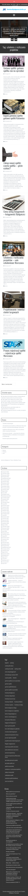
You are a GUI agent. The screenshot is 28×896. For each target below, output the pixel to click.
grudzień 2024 (6, 486)
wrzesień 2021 (6, 513)
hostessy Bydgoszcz (10, 692)
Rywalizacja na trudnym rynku (13, 865)
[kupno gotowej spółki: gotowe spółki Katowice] (13, 106)
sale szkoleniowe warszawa (11, 749)
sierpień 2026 (6, 471)
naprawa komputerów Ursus (11, 734)
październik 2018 (7, 547)
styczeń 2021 (6, 520)
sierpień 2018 (6, 550)
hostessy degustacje (10, 695)
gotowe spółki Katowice (10, 686)
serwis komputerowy (10, 752)
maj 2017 (5, 558)
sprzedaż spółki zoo (9, 763)
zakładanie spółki (9, 775)
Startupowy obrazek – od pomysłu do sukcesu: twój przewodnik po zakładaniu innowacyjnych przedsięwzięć (14, 435)
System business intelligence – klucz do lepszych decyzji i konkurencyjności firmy (14, 821)
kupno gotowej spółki (10, 725)
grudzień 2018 (6, 544)
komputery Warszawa (10, 719)
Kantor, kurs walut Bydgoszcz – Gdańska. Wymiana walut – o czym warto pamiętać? (13, 587)
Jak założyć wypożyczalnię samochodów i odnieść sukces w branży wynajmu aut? (13, 859)
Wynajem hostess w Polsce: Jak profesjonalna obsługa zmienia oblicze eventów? (13, 878)
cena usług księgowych (10, 671)
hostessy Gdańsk (9, 701)
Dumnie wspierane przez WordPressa (12, 891)
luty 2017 (5, 563)
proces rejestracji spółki (10, 737)
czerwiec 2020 (6, 526)
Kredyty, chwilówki (10, 851)
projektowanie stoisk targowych (12, 740)
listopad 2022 (6, 508)
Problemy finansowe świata (12, 811)
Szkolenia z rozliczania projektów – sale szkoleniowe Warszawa (13, 260)
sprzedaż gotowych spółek (11, 760)
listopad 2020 (6, 521)
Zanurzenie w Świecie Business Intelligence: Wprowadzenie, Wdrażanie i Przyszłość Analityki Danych (15, 627)
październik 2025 (7, 478)
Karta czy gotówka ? (11, 793)
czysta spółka (8, 677)
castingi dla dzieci (9, 665)
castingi (12, 662)
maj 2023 (5, 503)
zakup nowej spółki (9, 772)
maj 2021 (5, 515)
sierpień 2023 (6, 499)
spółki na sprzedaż (9, 766)
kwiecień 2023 (6, 505)
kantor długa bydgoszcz (10, 713)
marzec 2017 (6, 561)
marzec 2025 (6, 484)
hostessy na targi (19, 704)
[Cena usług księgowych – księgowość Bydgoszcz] (13, 202)
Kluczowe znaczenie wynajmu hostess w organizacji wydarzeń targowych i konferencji (14, 635)
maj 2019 (5, 536)
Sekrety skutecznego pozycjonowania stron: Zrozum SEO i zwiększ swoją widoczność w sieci (14, 800)
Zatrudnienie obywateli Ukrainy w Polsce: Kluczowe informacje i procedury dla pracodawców (14, 831)
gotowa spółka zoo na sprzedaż (12, 680)
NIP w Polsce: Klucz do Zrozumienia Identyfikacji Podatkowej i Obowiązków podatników (17, 595)
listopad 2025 (6, 476)
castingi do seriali (9, 668)
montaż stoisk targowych (11, 731)
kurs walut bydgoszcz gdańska (12, 728)
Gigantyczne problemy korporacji (15, 575)
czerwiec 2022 (6, 511)
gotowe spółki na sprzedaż (11, 689)
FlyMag (10, 892)
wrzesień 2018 (6, 548)
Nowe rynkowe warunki (11, 796)
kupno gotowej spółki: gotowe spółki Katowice (13, 117)
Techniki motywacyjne (8, 423)
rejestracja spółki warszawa (11, 746)
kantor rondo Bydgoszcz (11, 716)
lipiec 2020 (5, 524)
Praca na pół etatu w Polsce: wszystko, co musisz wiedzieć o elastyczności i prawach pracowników (14, 612)
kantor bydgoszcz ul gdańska (12, 710)
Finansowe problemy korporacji (13, 825)
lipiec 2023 (5, 500)
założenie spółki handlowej (11, 778)
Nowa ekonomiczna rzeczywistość (14, 867)
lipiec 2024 (5, 491)
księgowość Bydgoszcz (10, 722)
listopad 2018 (6, 545)
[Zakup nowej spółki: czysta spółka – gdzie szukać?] (13, 154)
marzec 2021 (6, 518)
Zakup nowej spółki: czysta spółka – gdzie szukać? (13, 165)
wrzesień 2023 (6, 497)
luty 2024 (5, 492)
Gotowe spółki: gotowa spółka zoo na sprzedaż (13, 69)
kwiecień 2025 (6, 483)
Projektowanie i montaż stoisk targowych (14, 311)
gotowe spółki (8, 683)
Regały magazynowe (10, 743)
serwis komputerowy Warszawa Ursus (12, 756)
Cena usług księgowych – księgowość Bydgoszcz (14, 213)
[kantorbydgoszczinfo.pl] (14, 9)
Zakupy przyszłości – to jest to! (15, 580)
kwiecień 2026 (6, 475)
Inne (4, 453)
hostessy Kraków (18, 701)
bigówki (7, 662)
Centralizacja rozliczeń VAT (11, 674)
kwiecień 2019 (6, 537)
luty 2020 (5, 531)
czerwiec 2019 (6, 534)
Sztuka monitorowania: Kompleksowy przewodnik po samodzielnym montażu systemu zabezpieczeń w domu (17, 603)
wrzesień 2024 (6, 487)
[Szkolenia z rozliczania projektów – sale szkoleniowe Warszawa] (13, 248)
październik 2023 (7, 495)
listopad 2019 (6, 532)
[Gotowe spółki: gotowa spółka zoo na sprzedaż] (13, 61)
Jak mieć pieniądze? (11, 869)
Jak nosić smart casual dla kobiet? (14, 827)
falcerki (14, 677)
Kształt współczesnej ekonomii (10, 438)
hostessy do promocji (10, 698)
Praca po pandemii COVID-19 (13, 882)
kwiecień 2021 (6, 516)
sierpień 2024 (6, 489)
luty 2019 (5, 540)
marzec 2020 (6, 529)
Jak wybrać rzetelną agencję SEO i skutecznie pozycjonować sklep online (14, 836)
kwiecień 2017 (6, 560)
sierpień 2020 (6, 523)
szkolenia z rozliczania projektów (13, 769)
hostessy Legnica (9, 704)
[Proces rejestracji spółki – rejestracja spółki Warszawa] (13, 344)
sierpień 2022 (6, 510)
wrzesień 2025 (6, 479)
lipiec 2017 (5, 556)
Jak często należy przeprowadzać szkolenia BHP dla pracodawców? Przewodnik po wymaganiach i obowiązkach (13, 404)
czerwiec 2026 (6, 473)
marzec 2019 (6, 539)
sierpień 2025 (6, 481)
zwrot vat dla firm (9, 781)
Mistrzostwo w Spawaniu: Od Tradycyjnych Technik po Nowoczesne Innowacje (13, 873)
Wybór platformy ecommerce (13, 791)
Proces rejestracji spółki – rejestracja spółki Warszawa (14, 353)
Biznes (6, 93)
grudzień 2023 (6, 494)
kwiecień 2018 (6, 553)
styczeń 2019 (6, 542)
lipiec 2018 (5, 552)
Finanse (4, 451)
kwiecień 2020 (6, 528)
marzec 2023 (6, 507)
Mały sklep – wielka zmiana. (12, 862)
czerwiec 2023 (6, 502)
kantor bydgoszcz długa (10, 707)
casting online (17, 668)
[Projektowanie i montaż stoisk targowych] (13, 299)
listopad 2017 (6, 555)
